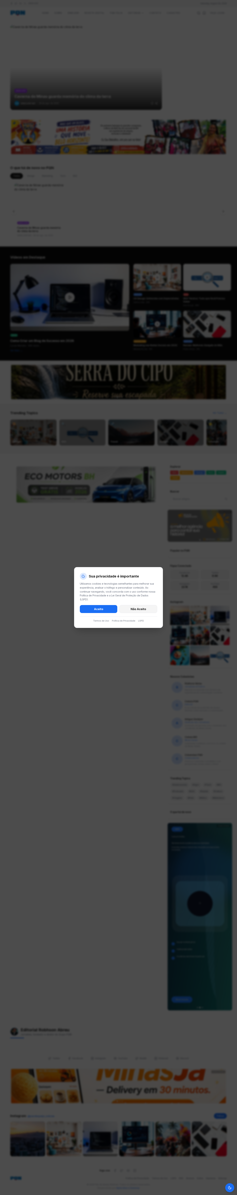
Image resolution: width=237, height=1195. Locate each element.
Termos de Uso (101, 620)
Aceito (98, 609)
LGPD (141, 620)
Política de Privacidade (123, 620)
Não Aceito (138, 609)
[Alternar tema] (229, 1187)
